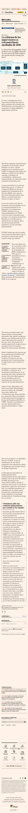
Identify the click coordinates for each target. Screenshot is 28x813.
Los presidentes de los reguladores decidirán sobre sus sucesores (6, 258)
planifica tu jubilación (5, 754)
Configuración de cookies (9, 799)
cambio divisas (14, 753)
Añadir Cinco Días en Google (10, 95)
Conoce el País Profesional (14, 765)
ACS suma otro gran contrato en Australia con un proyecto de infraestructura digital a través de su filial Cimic (14, 709)
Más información (5, 630)
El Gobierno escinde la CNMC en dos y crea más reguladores (6, 249)
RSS (12, 801)
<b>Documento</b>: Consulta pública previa (6, 267)
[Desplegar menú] (3, 12)
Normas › (24, 616)
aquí (24, 634)
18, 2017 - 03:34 (16, 87)
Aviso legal (12, 797)
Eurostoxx (8, 725)
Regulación (4, 35)
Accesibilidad (5, 801)
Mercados (6, 20)
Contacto (8, 797)
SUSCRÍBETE (20, 12)
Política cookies (18, 797)
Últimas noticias (6, 687)
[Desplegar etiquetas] (25, 624)
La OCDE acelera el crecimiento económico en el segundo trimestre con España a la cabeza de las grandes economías (14, 703)
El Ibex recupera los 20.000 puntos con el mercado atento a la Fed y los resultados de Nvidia (14, 691)
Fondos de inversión (18, 23)
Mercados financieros (11, 623)
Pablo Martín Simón (14, 85)
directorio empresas (22, 754)
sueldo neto (22, 748)
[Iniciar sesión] (25, 12)
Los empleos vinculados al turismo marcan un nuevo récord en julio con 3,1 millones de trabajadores (13, 697)
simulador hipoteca (14, 748)
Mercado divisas (9, 23)
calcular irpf (5, 748)
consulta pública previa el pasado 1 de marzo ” (13, 274)
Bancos (3, 623)
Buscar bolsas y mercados (9, 717)
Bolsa (3, 23)
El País (24, 15)
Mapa (10, 801)
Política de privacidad (19, 799)
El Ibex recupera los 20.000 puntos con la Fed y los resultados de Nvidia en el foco (20, 30)
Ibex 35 (3, 9)
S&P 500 (14, 9)
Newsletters (16, 801)
